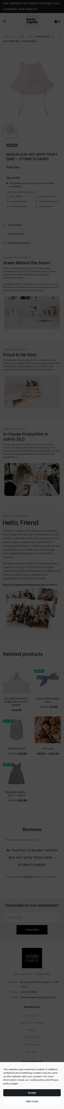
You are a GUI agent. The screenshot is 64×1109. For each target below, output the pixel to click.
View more (32, 1101)
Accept (32, 1092)
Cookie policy (37, 1080)
